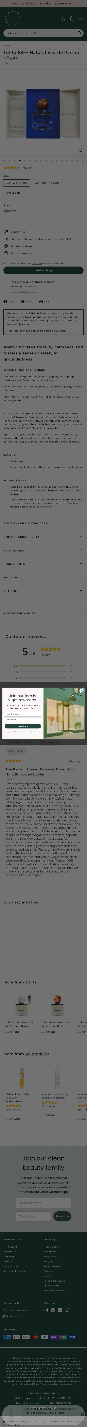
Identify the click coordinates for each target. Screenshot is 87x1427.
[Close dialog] (82, 691)
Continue (23, 726)
